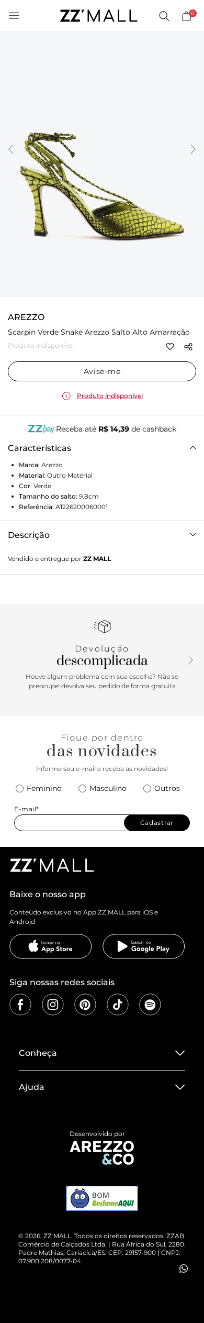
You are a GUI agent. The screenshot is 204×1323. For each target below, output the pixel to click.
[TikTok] (118, 1005)
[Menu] (14, 15)
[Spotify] (150, 1005)
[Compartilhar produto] (188, 347)
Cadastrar (157, 822)
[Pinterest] (85, 1005)
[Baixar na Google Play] (144, 946)
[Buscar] (163, 15)
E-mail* (26, 809)
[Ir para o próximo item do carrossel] (193, 150)
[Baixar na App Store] (50, 946)
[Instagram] (53, 1005)
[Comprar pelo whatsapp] (184, 1268)
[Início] (98, 15)
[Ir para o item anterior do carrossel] (11, 150)
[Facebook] (20, 1005)
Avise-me (102, 371)
